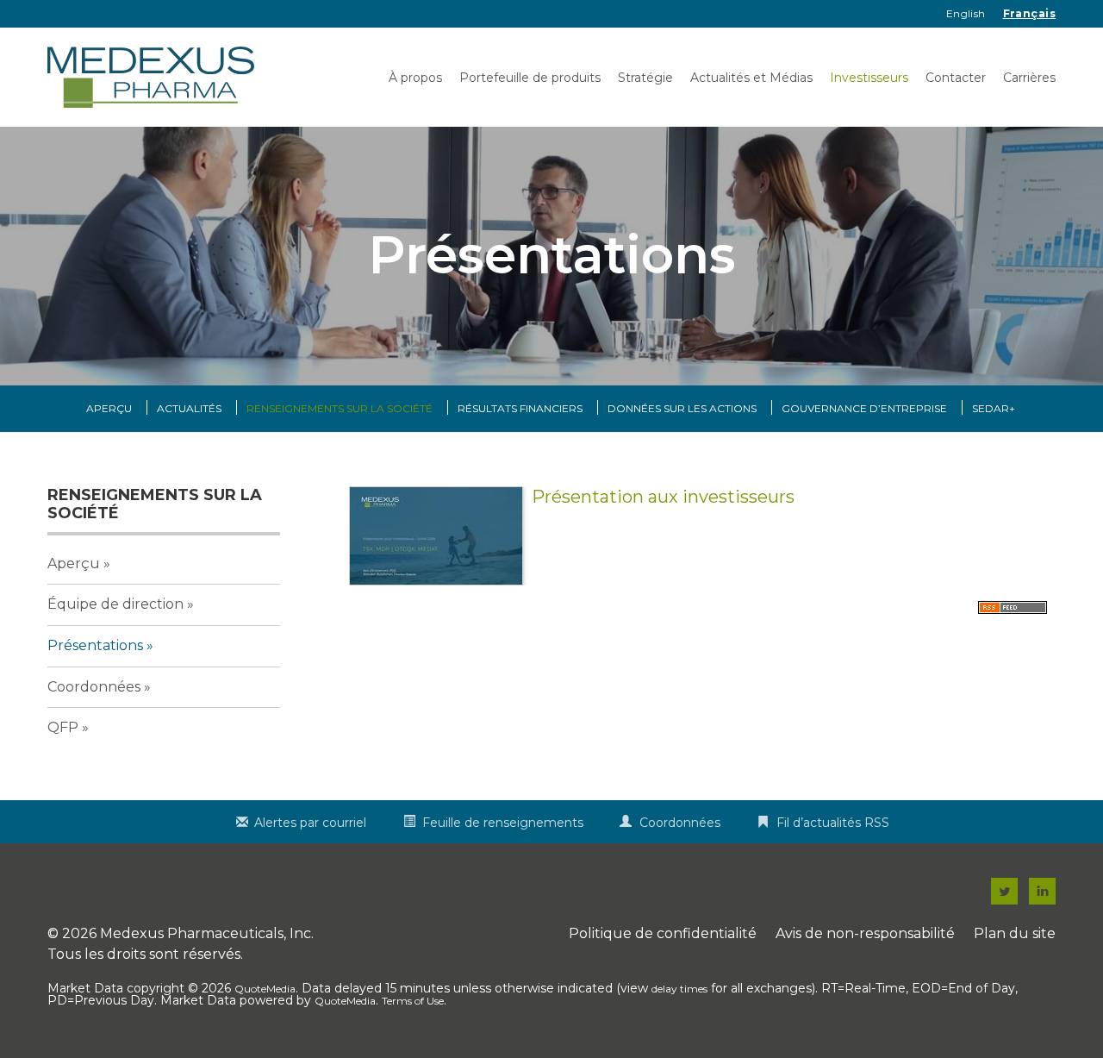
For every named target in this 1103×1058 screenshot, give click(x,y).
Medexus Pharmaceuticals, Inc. (207, 933)
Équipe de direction (115, 604)
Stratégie (645, 77)
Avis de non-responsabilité (865, 933)
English (966, 13)
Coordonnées (93, 687)
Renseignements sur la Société (339, 408)
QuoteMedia (265, 988)
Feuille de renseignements (502, 822)
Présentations (95, 645)
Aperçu (109, 408)
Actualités (189, 408)
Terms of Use (413, 1000)
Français (1029, 13)
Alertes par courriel (310, 822)
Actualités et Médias (751, 77)
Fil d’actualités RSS (832, 822)
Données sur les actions (682, 408)
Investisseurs (869, 77)
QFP (62, 727)
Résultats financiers (520, 408)
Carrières (1029, 77)
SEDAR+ (993, 408)
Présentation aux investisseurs (663, 496)
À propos (415, 77)
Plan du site (1015, 933)
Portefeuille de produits (530, 77)
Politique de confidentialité (663, 933)
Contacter (955, 77)
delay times (679, 988)
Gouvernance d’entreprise (864, 408)
